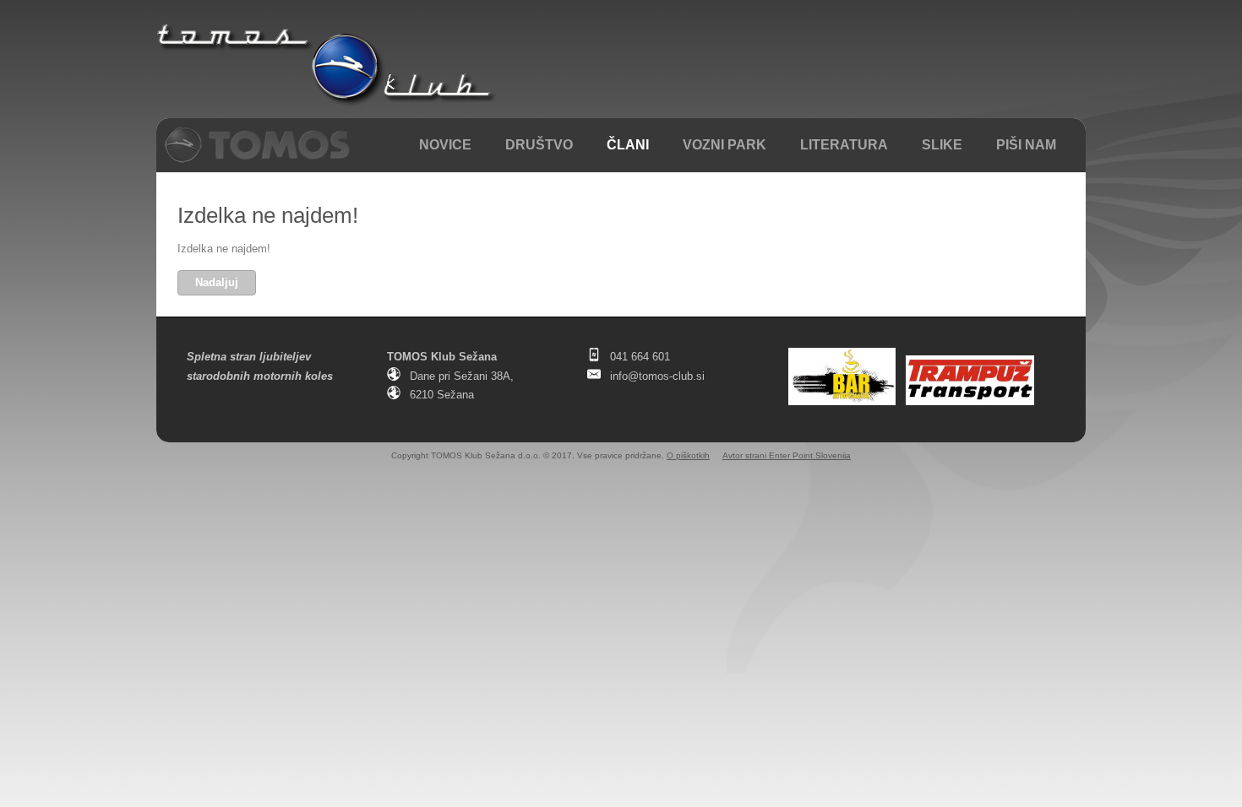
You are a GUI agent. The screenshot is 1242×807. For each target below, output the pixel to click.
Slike (942, 145)
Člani (628, 145)
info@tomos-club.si (657, 376)
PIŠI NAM (1026, 145)
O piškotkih (688, 455)
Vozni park (724, 145)
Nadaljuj (216, 282)
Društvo (539, 145)
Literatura (844, 145)
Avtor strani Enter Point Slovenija (786, 455)
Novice (445, 145)
